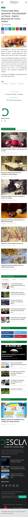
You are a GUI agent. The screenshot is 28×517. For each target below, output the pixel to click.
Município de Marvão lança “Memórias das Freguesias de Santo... (17, 475)
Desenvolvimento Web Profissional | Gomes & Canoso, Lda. (19, 364)
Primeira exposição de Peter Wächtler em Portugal (17, 461)
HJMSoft (24, 504)
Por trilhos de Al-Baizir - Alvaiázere (14, 94)
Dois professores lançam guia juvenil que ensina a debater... (18, 318)
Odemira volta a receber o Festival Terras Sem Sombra (18, 293)
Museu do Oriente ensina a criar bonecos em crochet (14, 150)
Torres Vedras (21, 83)
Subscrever (22, 497)
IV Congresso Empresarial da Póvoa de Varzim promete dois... (18, 310)
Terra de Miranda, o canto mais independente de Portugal (12, 420)
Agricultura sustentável (16, 389)
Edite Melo (13, 83)
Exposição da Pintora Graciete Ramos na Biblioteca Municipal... (12, 220)
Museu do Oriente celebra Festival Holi (12, 243)
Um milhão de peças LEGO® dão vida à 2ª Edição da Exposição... (18, 373)
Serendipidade (5, 83)
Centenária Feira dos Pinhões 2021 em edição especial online (12, 266)
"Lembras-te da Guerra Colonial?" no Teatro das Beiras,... (17, 302)
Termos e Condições (18, 507)
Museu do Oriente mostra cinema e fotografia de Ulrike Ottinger (11, 173)
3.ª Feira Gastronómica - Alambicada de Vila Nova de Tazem (18, 285)
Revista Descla (7, 24)
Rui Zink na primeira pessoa (14, 100)
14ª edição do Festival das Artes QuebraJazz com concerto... (17, 382)
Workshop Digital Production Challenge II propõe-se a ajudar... (13, 197)
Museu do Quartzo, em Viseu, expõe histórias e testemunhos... (18, 467)
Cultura (3, 7)
